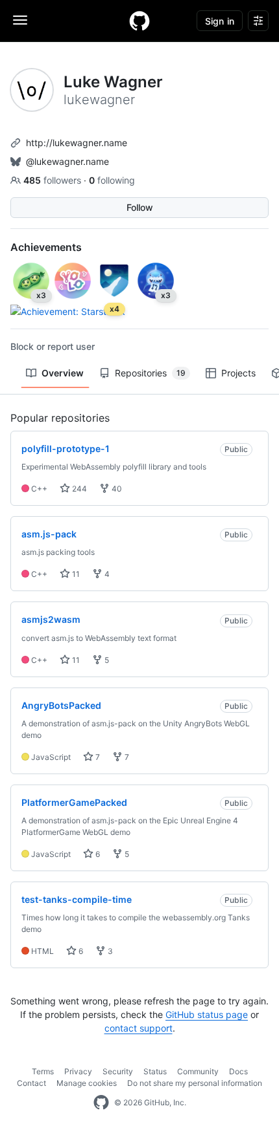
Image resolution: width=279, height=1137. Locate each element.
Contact (31, 1083)
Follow (140, 207)
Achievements (46, 247)
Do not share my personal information (194, 1083)
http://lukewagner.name (76, 142)
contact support (138, 1028)
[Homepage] (139, 20)
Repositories (150, 372)
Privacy (78, 1071)
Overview (63, 372)
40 (116, 488)
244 (78, 488)
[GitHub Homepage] (101, 1102)
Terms (43, 1071)
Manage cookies (86, 1083)
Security (118, 1071)
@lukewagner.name (67, 161)
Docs (238, 1071)
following (112, 180)
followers (53, 180)
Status (155, 1071)
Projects (238, 372)
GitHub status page (206, 1014)
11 (75, 574)
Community (198, 1071)
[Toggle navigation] (20, 20)
